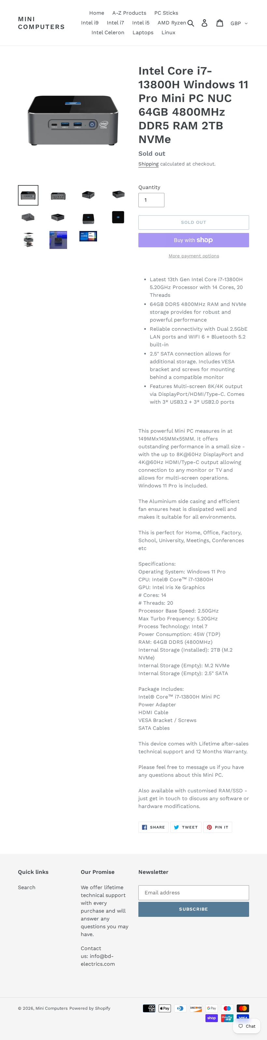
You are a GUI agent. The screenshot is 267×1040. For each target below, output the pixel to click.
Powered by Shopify (89, 1008)
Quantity (149, 187)
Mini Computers (41, 23)
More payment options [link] (194, 255)
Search (26, 887)
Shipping (148, 164)
